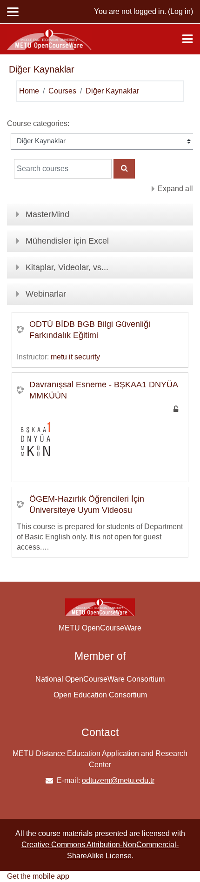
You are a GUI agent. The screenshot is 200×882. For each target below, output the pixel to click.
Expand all (175, 188)
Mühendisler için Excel (67, 240)
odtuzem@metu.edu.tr (118, 780)
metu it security (75, 357)
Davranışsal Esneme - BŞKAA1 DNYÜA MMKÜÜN (103, 390)
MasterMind (47, 214)
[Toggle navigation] (187, 39)
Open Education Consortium (100, 695)
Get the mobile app (38, 876)
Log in (180, 11)
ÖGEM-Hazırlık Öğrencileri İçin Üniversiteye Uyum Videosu (86, 504)
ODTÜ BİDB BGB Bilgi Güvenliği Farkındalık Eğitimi (89, 329)
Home (29, 91)
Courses (62, 91)
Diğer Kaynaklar (112, 91)
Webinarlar (46, 293)
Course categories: (38, 123)
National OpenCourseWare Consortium (100, 679)
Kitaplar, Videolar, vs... (67, 267)
